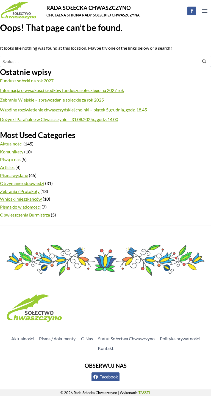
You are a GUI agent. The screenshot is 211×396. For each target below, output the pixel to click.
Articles (7, 167)
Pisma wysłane (14, 175)
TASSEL (144, 393)
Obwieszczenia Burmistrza (25, 214)
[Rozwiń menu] (204, 11)
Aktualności (11, 143)
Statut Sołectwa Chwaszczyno (126, 338)
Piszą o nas (10, 159)
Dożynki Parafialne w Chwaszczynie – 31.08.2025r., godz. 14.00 (59, 119)
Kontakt (105, 348)
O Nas (87, 338)
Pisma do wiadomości (20, 206)
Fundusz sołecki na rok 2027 (27, 80)
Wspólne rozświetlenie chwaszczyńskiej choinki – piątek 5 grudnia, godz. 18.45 (73, 109)
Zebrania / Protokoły (20, 191)
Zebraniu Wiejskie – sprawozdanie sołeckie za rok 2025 (52, 99)
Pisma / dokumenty (57, 338)
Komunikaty (11, 151)
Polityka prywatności (180, 338)
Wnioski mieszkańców (21, 198)
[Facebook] (191, 11)
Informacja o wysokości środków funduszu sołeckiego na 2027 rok (62, 90)
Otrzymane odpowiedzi (22, 183)
